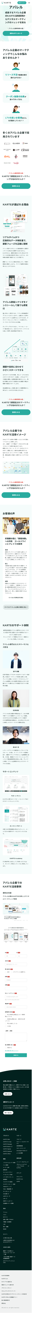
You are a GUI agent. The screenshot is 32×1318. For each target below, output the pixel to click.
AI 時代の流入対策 (7, 1238)
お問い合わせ (8, 1094)
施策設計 (5, 1179)
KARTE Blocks (7, 1146)
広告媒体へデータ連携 (8, 1203)
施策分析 (5, 1169)
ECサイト (5, 1217)
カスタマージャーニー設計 (9, 1184)
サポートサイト (20, 1148)
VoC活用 (5, 1193)
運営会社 (4, 1303)
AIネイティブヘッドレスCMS (9, 1261)
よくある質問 (20, 1153)
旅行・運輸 (5, 1226)
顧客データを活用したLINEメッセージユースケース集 (9, 1252)
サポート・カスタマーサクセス (23, 1142)
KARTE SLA (20, 1179)
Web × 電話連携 (7, 1189)
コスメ (4, 1214)
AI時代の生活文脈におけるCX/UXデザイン (9, 1241)
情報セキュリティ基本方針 (8, 1284)
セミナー (5, 1234)
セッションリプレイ (7, 1172)
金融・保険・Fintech (8, 1219)
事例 (4, 1208)
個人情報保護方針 (6, 1300)
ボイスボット (6, 1191)
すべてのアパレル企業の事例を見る (15, 607)
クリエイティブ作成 (7, 1174)
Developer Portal (21, 1150)
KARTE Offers (7, 1153)
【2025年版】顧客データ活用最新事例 (9, 1257)
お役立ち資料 (6, 1247)
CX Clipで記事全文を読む (16, 597)
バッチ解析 (5, 1165)
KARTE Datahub (7, 1151)
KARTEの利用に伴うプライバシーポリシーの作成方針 (14, 1294)
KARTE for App (7, 1141)
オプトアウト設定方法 (7, 1281)
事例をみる (16, 186)
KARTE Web (6, 1139)
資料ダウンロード (21, 2)
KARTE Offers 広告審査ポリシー (9, 1297)
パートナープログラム (22, 1162)
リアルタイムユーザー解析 (9, 1162)
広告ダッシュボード (7, 1201)
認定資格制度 (20, 1145)
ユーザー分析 (6, 1167)
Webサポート (6, 1186)
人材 (4, 1224)
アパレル (5, 1212)
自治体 (4, 1229)
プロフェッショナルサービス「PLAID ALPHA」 (22, 1166)
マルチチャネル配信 (7, 1181)
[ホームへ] (6, 3)
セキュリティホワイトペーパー (9, 1290)
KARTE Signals (7, 1149)
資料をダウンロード (16, 33)
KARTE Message (7, 1144)
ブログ (18, 1139)
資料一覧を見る (8, 1112)
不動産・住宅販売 (7, 1221)
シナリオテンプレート (8, 1177)
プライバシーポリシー (7, 1287)
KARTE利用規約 (5, 1275)
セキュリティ (20, 1176)
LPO (4, 1198)
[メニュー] (29, 2)
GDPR (18, 1181)
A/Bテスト (5, 1196)
